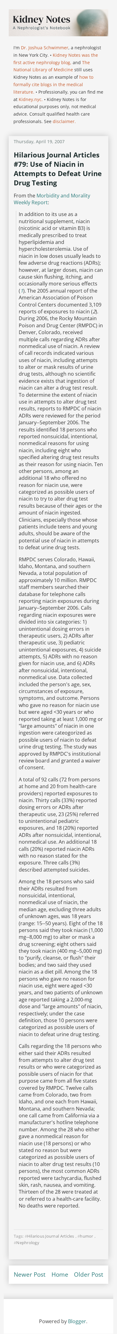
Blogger (77, 1321)
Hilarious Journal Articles (50, 1236)
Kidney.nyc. (31, 99)
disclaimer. (64, 121)
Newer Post (30, 1274)
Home (59, 1274)
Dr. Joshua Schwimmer (44, 48)
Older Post (88, 1274)
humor (86, 1236)
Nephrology (27, 1242)
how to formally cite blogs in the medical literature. (53, 84)
